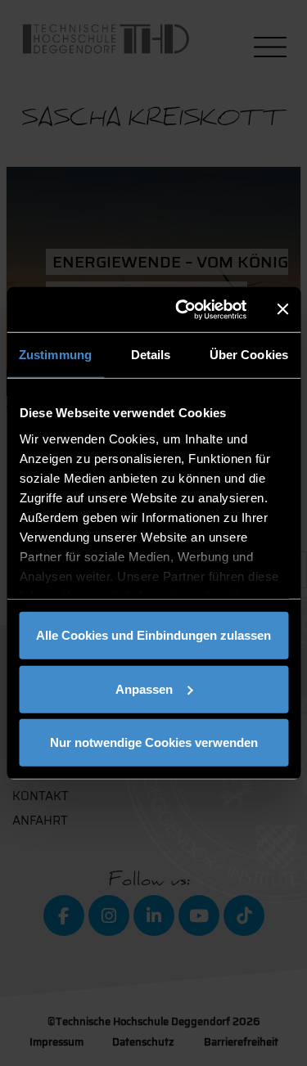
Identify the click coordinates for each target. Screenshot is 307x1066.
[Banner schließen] (282, 309)
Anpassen (144, 688)
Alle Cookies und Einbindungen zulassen (153, 635)
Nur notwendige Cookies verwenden (154, 742)
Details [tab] (151, 355)
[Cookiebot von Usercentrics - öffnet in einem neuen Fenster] (183, 309)
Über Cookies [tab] (249, 355)
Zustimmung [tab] (55, 355)
